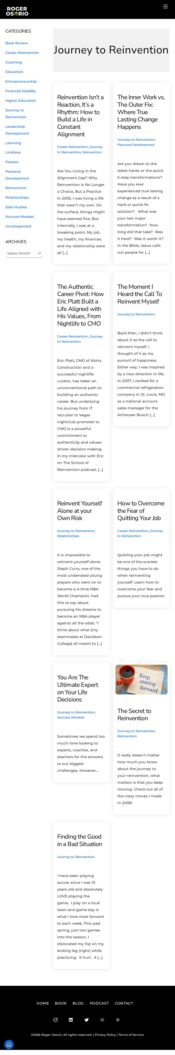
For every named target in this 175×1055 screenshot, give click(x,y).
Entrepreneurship (21, 81)
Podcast (99, 1003)
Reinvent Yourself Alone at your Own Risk (79, 510)
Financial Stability (20, 91)
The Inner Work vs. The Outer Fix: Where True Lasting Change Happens (141, 112)
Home (43, 1003)
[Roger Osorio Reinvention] (17, 14)
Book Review (16, 43)
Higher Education (20, 100)
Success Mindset (70, 717)
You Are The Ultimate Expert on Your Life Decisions (77, 688)
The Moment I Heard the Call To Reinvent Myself (139, 294)
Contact (124, 1003)
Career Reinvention (72, 147)
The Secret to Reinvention (134, 715)
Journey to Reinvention (136, 140)
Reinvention (92, 152)
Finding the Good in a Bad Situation (79, 840)
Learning (13, 143)
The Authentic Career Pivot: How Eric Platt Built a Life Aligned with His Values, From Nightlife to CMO (80, 305)
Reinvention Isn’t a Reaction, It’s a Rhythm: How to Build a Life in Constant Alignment (80, 115)
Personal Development (136, 145)
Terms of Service (131, 1034)
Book (61, 1003)
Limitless (13, 152)
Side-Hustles (16, 207)
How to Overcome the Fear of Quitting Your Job (140, 510)
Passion (12, 162)
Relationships (68, 536)
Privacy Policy (105, 1034)
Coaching (13, 62)
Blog (78, 1003)
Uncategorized (18, 226)
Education (14, 72)
